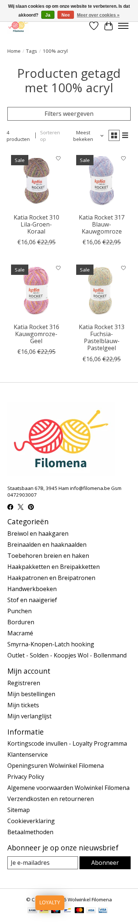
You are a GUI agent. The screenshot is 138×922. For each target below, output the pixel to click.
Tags (31, 51)
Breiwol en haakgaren (37, 533)
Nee (65, 15)
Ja (47, 15)
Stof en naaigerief (32, 600)
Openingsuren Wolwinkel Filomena (55, 766)
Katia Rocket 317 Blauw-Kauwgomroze (101, 224)
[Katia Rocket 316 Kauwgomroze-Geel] (36, 290)
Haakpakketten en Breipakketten (53, 567)
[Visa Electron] (102, 911)
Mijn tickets (23, 705)
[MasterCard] (79, 911)
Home (14, 51)
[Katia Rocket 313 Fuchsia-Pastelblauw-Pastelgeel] (101, 290)
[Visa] (91, 911)
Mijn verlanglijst (29, 716)
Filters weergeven (69, 114)
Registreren (23, 683)
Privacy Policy (25, 777)
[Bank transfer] (32, 911)
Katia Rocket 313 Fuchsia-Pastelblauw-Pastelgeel (101, 337)
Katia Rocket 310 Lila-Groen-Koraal (36, 224)
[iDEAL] (44, 911)
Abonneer (105, 863)
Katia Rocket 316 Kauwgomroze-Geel (36, 334)
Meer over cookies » (98, 15)
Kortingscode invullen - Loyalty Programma (67, 743)
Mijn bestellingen (31, 694)
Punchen (19, 611)
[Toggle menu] (123, 25)
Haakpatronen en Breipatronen (51, 578)
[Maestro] (56, 911)
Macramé (20, 633)
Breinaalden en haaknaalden (46, 545)
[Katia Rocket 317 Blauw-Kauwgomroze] (101, 180)
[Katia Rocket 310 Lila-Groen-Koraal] (36, 180)
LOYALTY (49, 902)
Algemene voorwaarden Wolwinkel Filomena (68, 788)
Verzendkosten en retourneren (50, 799)
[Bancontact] (67, 911)
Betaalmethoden (30, 832)
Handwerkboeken (32, 589)
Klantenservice (27, 754)
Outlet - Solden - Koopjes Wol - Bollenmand (67, 655)
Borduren (20, 622)
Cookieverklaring (31, 821)
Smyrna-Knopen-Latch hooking (50, 644)
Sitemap (18, 810)
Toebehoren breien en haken (48, 556)
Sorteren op (50, 135)
